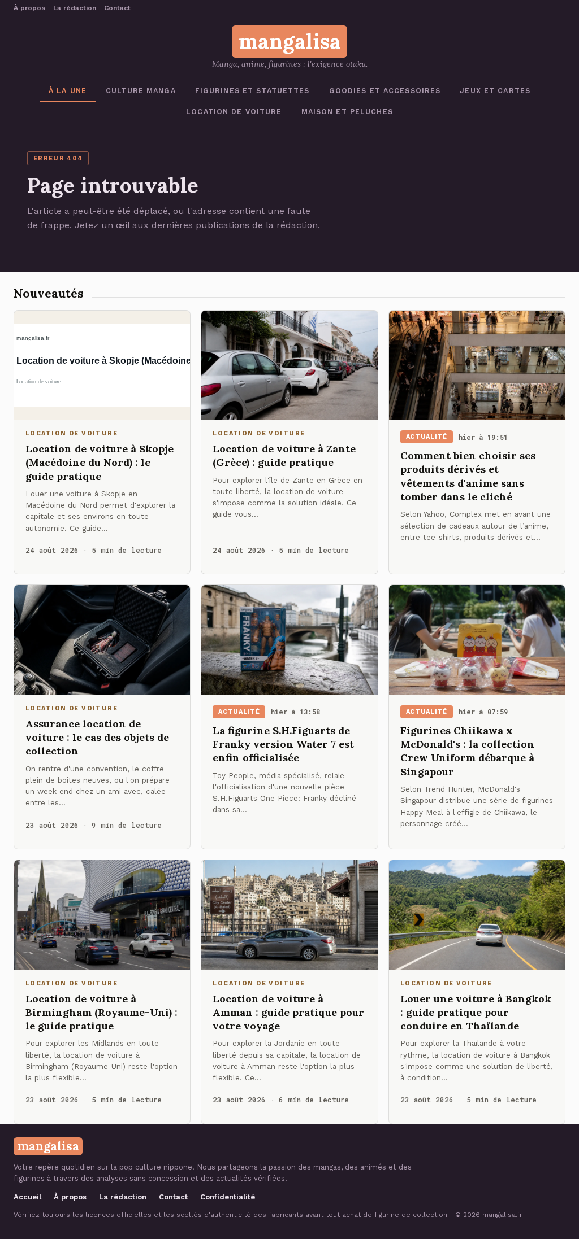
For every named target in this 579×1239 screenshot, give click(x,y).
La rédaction (74, 8)
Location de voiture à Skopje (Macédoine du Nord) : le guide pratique (99, 462)
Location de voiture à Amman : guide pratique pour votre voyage (288, 1012)
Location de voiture (234, 111)
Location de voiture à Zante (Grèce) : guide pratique (284, 455)
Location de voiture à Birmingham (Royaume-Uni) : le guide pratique (101, 1012)
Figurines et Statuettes (252, 90)
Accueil (27, 1197)
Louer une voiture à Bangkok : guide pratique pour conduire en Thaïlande (475, 1012)
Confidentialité (227, 1197)
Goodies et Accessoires (385, 90)
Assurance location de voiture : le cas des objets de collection (97, 737)
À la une (68, 90)
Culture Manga (141, 90)
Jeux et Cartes (495, 90)
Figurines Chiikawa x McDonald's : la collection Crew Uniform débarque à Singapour (467, 751)
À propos (29, 8)
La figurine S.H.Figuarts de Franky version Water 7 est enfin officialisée (283, 744)
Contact (117, 8)
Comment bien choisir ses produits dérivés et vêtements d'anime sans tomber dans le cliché (467, 476)
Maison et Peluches (347, 111)
